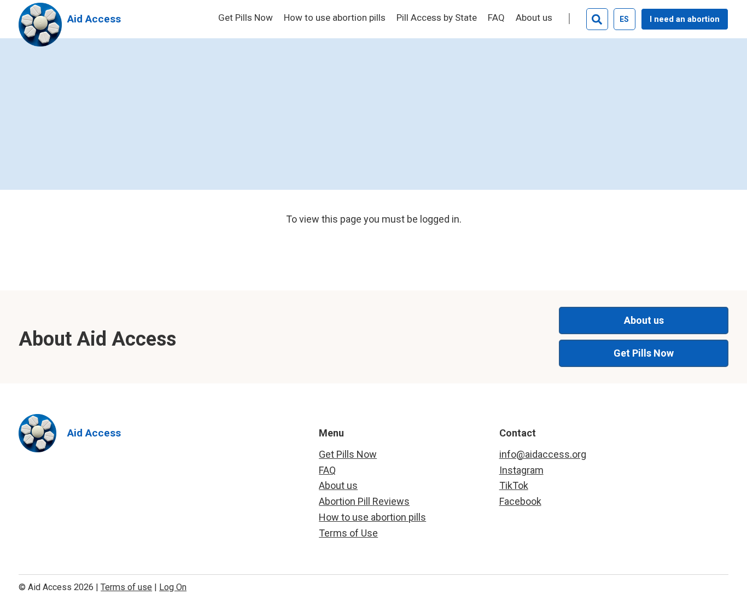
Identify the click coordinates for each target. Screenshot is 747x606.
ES (624, 19)
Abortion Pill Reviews (364, 501)
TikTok (513, 485)
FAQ (496, 18)
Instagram (521, 470)
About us (534, 18)
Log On (172, 587)
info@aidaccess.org (542, 454)
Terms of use (126, 587)
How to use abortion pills (335, 18)
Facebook (520, 501)
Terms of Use (348, 533)
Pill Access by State (436, 18)
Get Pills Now (245, 18)
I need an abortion (685, 19)
